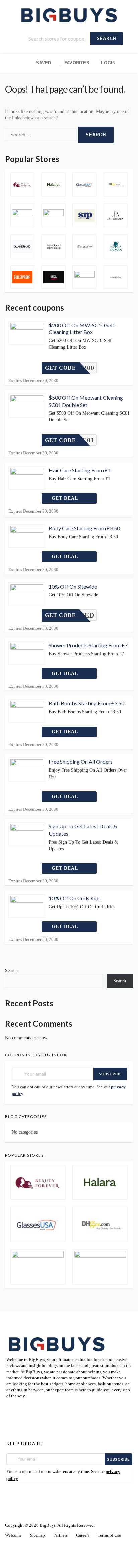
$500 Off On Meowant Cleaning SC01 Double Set (86, 401)
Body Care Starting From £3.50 (84, 528)
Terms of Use (109, 1535)
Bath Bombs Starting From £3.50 (86, 703)
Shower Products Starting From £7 (88, 645)
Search (107, 38)
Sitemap (37, 1535)
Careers (82, 1535)
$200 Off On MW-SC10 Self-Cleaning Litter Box (82, 328)
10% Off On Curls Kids (75, 898)
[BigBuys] (69, 14)
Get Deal (65, 498)
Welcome (13, 1535)
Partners (60, 1535)
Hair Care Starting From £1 (80, 470)
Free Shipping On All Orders (81, 761)
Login (108, 62)
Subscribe (110, 1074)
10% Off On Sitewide (73, 586)
